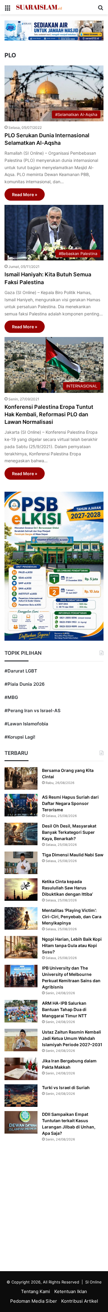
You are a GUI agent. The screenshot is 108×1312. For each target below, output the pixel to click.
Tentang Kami (35, 1291)
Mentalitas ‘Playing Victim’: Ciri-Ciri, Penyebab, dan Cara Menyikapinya (71, 916)
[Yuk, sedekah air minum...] (54, 30)
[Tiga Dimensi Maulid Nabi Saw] (21, 863)
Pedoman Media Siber (33, 1301)
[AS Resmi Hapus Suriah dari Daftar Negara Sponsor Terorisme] (21, 805)
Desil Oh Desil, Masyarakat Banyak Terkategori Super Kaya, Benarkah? (69, 832)
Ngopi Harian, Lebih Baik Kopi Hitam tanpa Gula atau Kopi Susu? (72, 945)
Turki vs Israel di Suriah (66, 1087)
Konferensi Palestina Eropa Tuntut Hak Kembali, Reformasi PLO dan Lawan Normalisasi (48, 414)
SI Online (93, 1282)
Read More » (24, 194)
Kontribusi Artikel (79, 1301)
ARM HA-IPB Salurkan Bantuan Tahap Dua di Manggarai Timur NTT (64, 1009)
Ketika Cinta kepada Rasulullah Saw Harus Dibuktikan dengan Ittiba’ (67, 888)
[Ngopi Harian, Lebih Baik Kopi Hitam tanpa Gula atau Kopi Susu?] (21, 947)
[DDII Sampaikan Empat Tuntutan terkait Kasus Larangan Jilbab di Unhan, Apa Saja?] (21, 1122)
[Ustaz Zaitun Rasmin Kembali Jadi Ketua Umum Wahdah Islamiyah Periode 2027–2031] (21, 1040)
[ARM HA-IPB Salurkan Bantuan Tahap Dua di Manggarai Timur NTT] (21, 1011)
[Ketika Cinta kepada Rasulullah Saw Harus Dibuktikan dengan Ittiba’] (21, 889)
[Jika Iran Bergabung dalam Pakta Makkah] (21, 1069)
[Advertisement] (54, 1208)
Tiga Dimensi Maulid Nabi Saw (73, 854)
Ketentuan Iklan (70, 1291)
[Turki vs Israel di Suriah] (21, 1095)
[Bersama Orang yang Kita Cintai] (21, 778)
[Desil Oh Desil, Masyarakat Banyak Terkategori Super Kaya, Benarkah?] (21, 834)
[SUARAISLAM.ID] (39, 7)
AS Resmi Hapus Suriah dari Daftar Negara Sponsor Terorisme (70, 803)
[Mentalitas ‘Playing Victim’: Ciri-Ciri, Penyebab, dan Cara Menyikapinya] (21, 918)
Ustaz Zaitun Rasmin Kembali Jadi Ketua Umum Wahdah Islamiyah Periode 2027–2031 (72, 1038)
